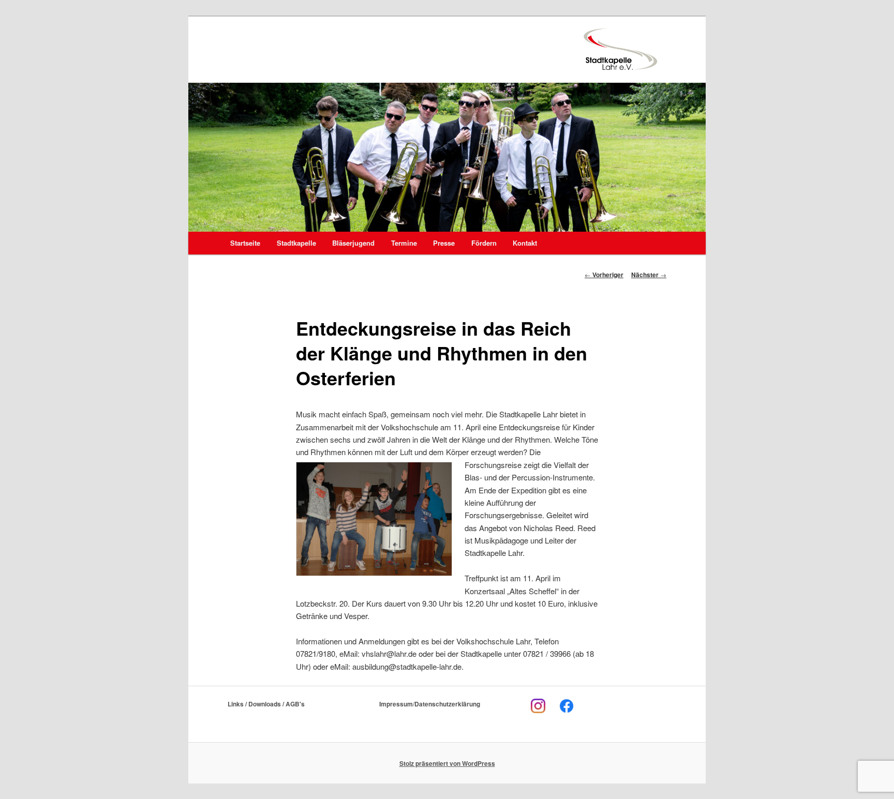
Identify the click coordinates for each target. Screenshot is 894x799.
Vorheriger (604, 274)
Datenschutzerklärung (447, 703)
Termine (404, 243)
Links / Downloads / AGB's (266, 703)
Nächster (648, 274)
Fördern (484, 243)
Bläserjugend (353, 243)
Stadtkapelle (296, 243)
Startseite (245, 243)
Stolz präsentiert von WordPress (447, 763)
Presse (444, 243)
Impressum (396, 703)
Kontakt (525, 243)
